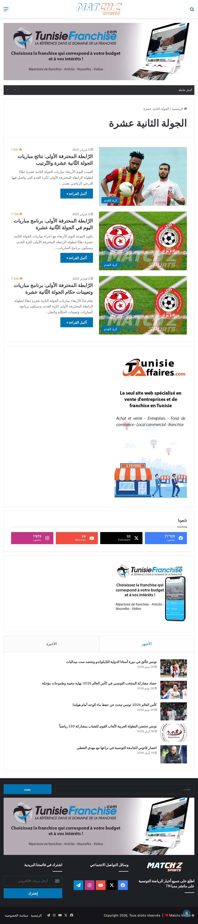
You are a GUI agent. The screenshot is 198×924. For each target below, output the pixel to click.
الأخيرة (51, 643)
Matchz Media (180, 915)
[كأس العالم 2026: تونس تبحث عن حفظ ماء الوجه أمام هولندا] (173, 711)
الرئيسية (178, 109)
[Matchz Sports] (99, 9)
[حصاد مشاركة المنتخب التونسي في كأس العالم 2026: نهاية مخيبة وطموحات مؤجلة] (173, 690)
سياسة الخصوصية (16, 915)
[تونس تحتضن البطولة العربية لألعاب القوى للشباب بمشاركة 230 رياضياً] (173, 733)
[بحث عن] (192, 10)
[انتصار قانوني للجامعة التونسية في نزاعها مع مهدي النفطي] (173, 754)
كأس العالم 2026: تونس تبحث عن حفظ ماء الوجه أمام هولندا (115, 705)
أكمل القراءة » (76, 194)
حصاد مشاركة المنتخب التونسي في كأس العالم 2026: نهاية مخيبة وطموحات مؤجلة (99, 683)
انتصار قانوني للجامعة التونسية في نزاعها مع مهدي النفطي (117, 748)
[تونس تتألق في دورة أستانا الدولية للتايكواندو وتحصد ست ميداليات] (173, 668)
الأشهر (147, 643)
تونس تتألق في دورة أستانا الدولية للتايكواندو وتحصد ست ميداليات (111, 662)
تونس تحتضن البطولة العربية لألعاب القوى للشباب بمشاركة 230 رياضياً (126, 90)
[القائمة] (6, 10)
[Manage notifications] (187, 913)
